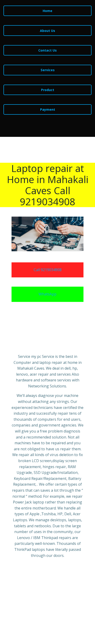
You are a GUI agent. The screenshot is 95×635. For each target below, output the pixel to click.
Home (47, 11)
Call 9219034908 (48, 269)
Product (47, 90)
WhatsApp (47, 294)
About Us (47, 30)
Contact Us (47, 50)
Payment (47, 109)
